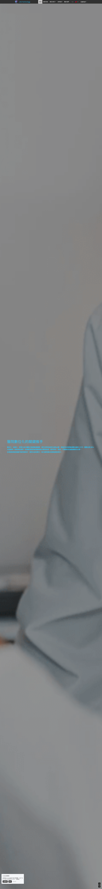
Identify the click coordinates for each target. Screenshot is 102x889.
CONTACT (83, 2)
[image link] (16, 1)
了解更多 (17, 879)
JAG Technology (24, 2)
